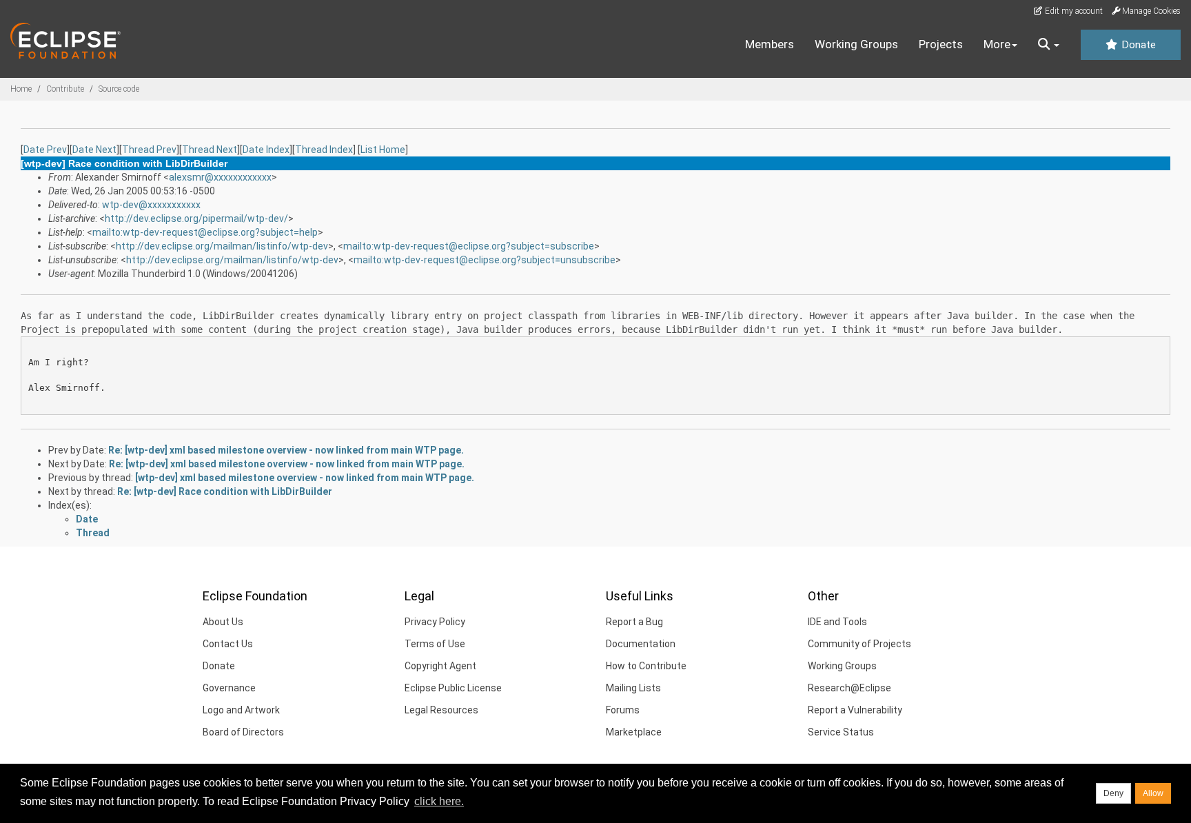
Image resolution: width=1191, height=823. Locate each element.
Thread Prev (149, 149)
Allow (1153, 793)
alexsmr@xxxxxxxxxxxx (220, 177)
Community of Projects (859, 643)
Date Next (94, 149)
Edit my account (1073, 11)
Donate (1137, 45)
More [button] (997, 44)
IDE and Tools (837, 621)
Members (769, 44)
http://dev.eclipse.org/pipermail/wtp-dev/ (196, 218)
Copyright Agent (440, 665)
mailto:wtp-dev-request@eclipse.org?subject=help (205, 232)
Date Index (266, 149)
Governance (229, 687)
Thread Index (324, 149)
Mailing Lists (633, 687)
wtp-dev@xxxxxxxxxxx (151, 204)
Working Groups (856, 44)
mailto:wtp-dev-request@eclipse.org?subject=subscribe (468, 246)
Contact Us (228, 643)
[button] (1048, 44)
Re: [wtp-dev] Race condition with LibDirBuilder (224, 491)
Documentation (640, 643)
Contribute (65, 89)
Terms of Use (435, 643)
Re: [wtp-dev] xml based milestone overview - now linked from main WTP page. (286, 450)
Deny (1113, 793)
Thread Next (209, 149)
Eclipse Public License (453, 687)
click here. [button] (439, 801)
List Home (382, 149)
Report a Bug (634, 621)
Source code (119, 89)
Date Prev (45, 149)
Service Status (841, 732)
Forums (623, 709)
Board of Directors (243, 732)
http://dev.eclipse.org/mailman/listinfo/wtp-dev (222, 246)
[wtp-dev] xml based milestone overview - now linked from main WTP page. (304, 477)
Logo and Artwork (241, 709)
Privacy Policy (435, 621)
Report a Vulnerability (855, 709)
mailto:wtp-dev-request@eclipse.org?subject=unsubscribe (484, 259)
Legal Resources (441, 709)
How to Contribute (646, 665)
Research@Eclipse (849, 687)
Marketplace (634, 732)
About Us (223, 621)
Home (21, 89)
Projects (941, 44)
